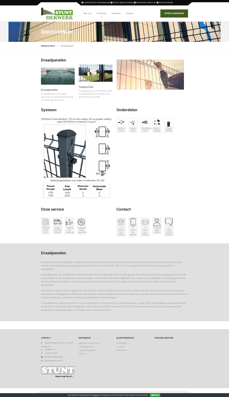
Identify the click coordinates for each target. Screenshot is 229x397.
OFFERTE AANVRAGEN (174, 13)
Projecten (116, 13)
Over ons (87, 13)
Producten (102, 13)
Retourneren (121, 350)
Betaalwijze (121, 343)
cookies (95, 395)
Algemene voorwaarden (89, 343)
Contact (129, 13)
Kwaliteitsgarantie (86, 346)
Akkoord (155, 395)
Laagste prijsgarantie (88, 350)
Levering (120, 346)
